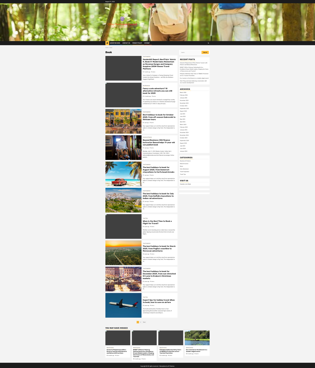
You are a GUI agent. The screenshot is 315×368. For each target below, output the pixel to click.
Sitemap (147, 43)
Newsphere (162, 366)
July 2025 (182, 114)
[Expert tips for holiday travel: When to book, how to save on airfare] (123, 305)
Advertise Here (115, 43)
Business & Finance (147, 137)
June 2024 (183, 148)
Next (144, 322)
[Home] (107, 43)
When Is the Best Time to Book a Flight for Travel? (157, 222)
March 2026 (183, 92)
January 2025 (183, 130)
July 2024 (182, 146)
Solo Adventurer (146, 85)
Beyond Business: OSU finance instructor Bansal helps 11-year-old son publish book (159, 142)
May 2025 (182, 119)
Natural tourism (184, 163)
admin (153, 72)
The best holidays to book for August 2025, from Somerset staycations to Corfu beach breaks (158, 169)
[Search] (208, 43)
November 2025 (184, 103)
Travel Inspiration (147, 56)
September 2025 (184, 108)
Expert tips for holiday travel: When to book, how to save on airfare (159, 301)
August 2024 (183, 143)
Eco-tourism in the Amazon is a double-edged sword (194, 78)
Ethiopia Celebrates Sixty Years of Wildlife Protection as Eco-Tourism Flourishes (170, 351)
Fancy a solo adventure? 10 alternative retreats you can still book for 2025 (157, 90)
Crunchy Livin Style (185, 184)
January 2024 (183, 151)
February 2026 (184, 95)
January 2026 (183, 98)
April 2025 (182, 122)
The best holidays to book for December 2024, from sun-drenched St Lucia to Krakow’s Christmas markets (159, 275)
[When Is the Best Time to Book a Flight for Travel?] (123, 226)
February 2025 (184, 127)
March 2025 (183, 124)
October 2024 (183, 138)
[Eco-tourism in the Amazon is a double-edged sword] (197, 337)
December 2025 (184, 100)
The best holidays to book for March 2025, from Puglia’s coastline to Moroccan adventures (159, 248)
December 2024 (184, 132)
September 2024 (184, 140)
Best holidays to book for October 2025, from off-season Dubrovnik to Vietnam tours (159, 117)
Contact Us (126, 43)
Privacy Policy (137, 43)
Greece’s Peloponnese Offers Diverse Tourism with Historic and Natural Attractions (117, 351)
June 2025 (183, 116)
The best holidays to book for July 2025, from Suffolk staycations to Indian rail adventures (158, 196)
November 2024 (184, 135)
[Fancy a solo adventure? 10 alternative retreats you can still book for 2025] (123, 95)
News (181, 166)
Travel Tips (145, 218)
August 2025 (183, 111)
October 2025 (183, 106)
